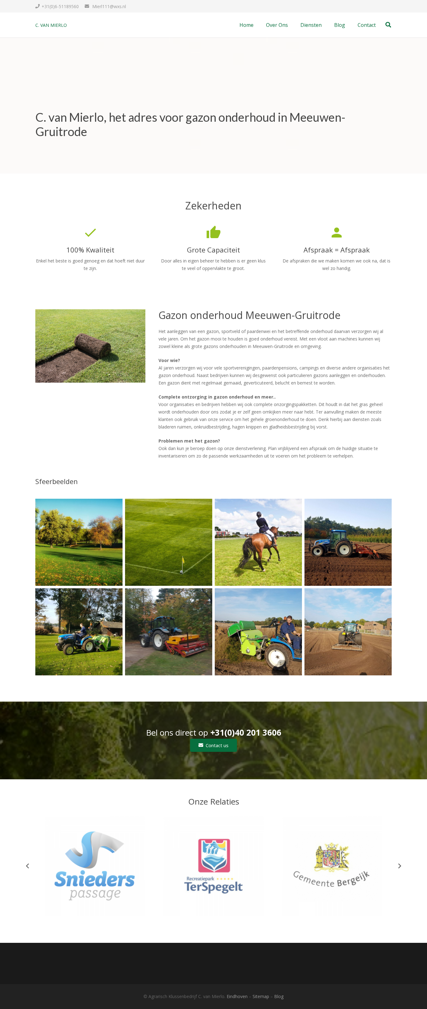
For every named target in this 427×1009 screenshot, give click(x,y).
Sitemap (261, 996)
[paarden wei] (258, 542)
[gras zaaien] (168, 631)
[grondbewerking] (348, 542)
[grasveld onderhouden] (79, 631)
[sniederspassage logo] (95, 866)
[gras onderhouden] (258, 631)
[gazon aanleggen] (348, 631)
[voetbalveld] (168, 542)
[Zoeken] (388, 25)
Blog (279, 996)
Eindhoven (237, 996)
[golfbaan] (79, 542)
